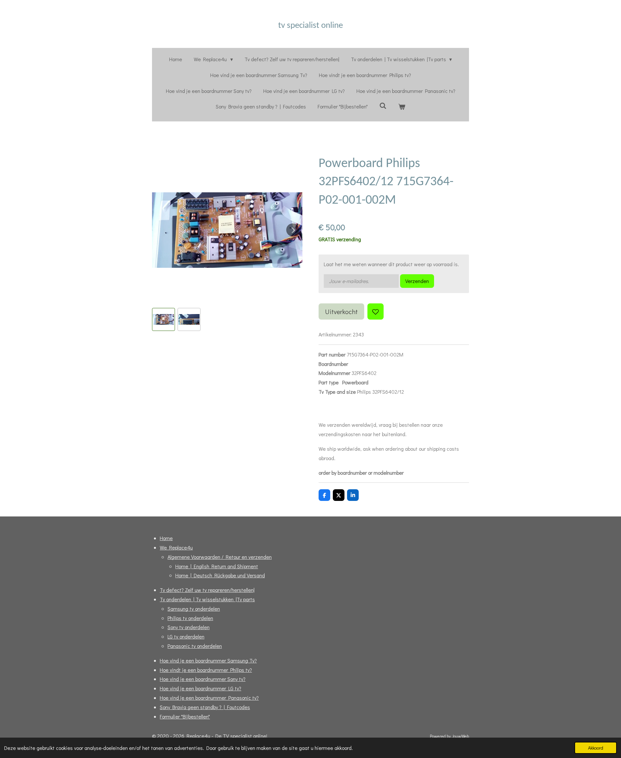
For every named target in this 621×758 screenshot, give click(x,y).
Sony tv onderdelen (189, 627)
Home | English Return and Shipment (216, 566)
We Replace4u (176, 547)
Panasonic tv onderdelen (195, 645)
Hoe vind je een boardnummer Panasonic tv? (209, 697)
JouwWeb (460, 736)
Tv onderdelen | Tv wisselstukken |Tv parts (207, 599)
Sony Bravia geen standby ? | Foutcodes (205, 707)
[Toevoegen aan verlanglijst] (375, 311)
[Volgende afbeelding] (292, 229)
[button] (163, 319)
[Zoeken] (383, 105)
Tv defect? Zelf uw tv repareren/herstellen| (207, 589)
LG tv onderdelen (186, 636)
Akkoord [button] (595, 748)
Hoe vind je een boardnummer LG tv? (200, 688)
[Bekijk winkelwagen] (401, 106)
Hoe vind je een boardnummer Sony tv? (202, 678)
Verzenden (417, 280)
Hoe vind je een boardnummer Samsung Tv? (208, 660)
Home (166, 538)
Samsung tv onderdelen (194, 608)
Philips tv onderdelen (190, 618)
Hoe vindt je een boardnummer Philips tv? (206, 669)
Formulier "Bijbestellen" (185, 716)
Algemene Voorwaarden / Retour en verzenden (220, 556)
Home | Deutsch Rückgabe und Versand (220, 575)
